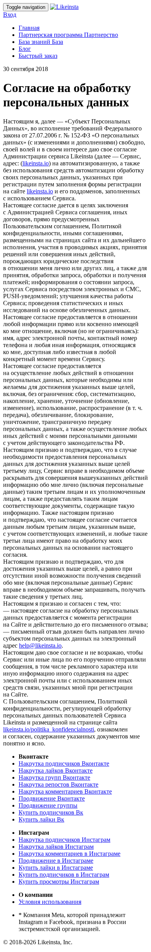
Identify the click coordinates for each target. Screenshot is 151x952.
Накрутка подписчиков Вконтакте (64, 763)
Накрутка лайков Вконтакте (56, 770)
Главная (29, 27)
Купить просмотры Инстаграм (59, 881)
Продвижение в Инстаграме (56, 860)
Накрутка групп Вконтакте (54, 777)
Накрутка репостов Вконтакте (58, 784)
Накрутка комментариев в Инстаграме (69, 853)
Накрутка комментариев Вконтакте (65, 791)
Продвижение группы (48, 805)
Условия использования (50, 901)
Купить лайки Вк (41, 819)
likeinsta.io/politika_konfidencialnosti (48, 729)
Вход (9, 14)
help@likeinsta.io (40, 645)
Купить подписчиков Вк (51, 812)
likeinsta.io (35, 163)
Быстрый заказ (38, 55)
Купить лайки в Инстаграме (56, 867)
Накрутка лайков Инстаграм (56, 846)
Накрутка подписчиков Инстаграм (64, 839)
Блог (25, 48)
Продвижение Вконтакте (52, 798)
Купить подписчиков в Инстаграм (64, 874)
